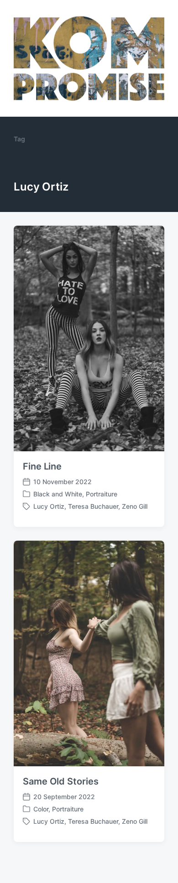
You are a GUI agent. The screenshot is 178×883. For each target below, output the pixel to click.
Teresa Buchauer (93, 506)
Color (40, 809)
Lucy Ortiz (48, 506)
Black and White (57, 494)
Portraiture (101, 494)
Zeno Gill (134, 506)
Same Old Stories (60, 781)
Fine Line (42, 466)
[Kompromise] (89, 58)
